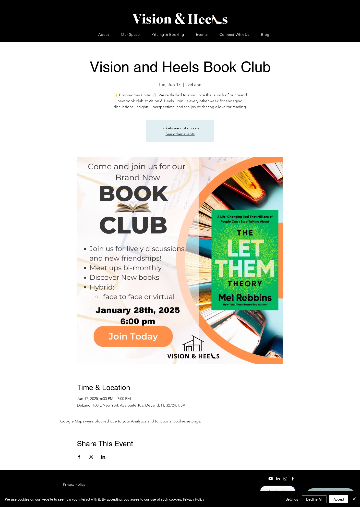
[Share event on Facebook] (79, 457)
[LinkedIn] (278, 478)
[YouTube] (270, 478)
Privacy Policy (193, 499)
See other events (180, 134)
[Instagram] (285, 478)
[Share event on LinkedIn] (103, 457)
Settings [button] (292, 499)
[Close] (354, 499)
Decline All (314, 499)
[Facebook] (292, 478)
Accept (339, 499)
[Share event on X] (91, 457)
